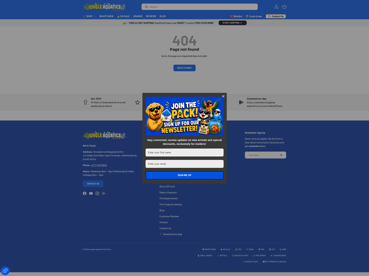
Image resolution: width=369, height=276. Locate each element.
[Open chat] (5, 271)
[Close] (223, 96)
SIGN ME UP (184, 175)
